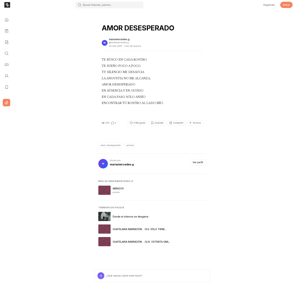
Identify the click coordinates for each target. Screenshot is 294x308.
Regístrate (269, 4)
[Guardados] (5, 87)
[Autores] (5, 65)
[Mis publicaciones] (5, 31)
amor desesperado (111, 145)
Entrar (286, 4)
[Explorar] (5, 53)
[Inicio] (5, 20)
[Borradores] (5, 42)
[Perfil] (5, 76)
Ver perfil (198, 162)
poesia (130, 145)
